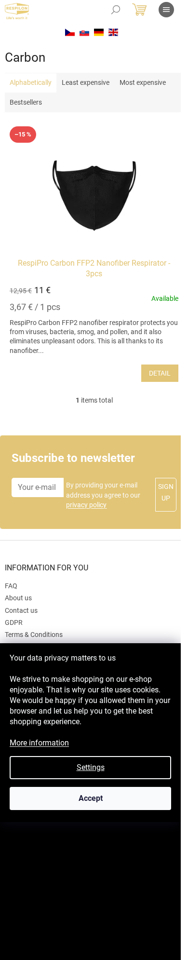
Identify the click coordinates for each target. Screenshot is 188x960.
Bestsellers (26, 102)
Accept (91, 798)
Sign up (166, 492)
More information (39, 742)
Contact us (21, 610)
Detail (160, 373)
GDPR (14, 622)
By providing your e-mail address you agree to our (103, 495)
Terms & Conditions (34, 634)
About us (18, 598)
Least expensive (85, 82)
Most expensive (143, 82)
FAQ (11, 586)
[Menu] (166, 9)
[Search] (115, 9)
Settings (91, 767)
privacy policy (86, 505)
